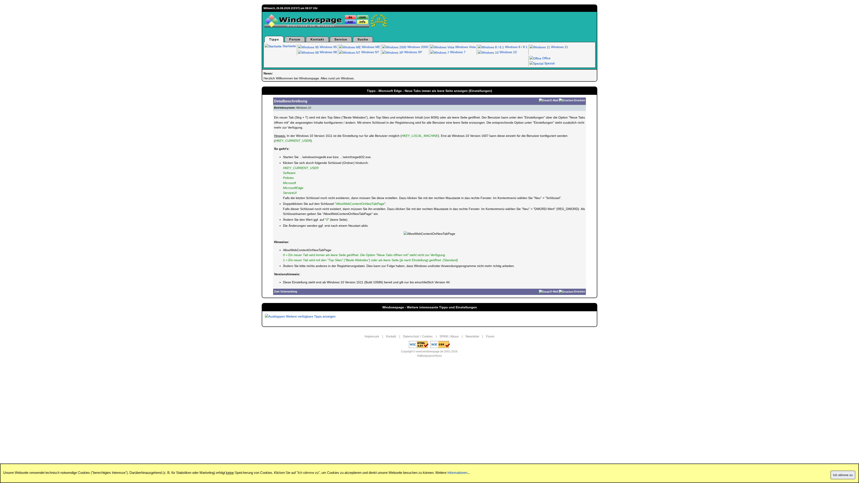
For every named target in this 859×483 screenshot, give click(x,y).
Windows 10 (508, 52)
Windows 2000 (417, 47)
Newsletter (472, 336)
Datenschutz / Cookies (418, 336)
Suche (362, 39)
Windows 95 (328, 47)
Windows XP (412, 52)
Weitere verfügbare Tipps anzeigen (310, 316)
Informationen (457, 473)
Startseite (289, 46)
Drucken (579, 100)
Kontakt (317, 39)
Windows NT (369, 52)
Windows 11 (559, 47)
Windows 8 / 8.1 (515, 47)
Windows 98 (328, 52)
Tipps (274, 39)
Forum (294, 39)
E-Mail (554, 100)
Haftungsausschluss (429, 355)
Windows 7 (457, 52)
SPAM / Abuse (449, 336)
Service (340, 39)
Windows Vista (465, 47)
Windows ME (370, 47)
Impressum (372, 336)
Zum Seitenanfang (285, 291)
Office (546, 58)
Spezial (549, 63)
